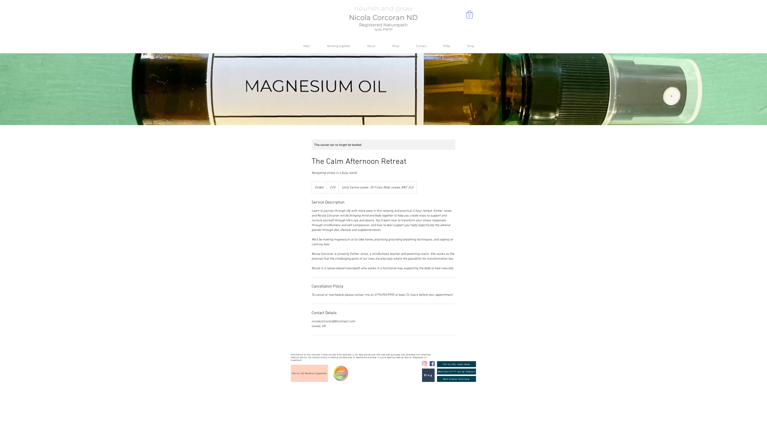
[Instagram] (424, 363)
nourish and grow (383, 8)
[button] (469, 14)
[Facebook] (432, 363)
